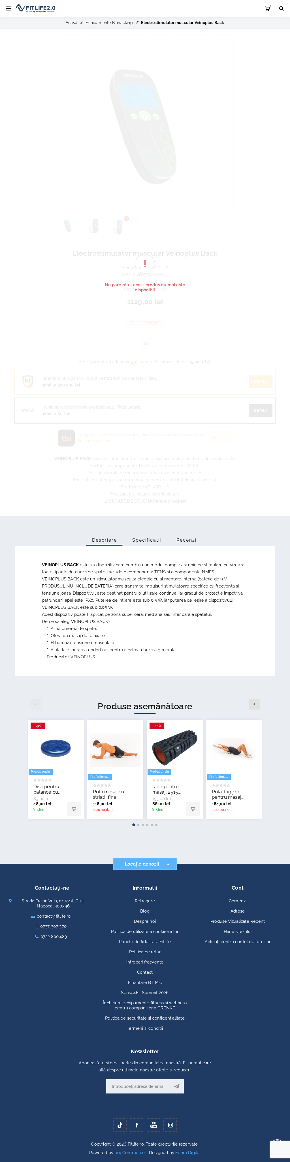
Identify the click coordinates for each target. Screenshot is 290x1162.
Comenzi (237, 900)
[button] (134, 825)
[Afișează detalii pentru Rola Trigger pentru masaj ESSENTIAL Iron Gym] (234, 750)
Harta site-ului (238, 931)
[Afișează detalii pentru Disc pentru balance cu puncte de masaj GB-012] (56, 748)
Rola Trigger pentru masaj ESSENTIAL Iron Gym (226, 800)
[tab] (104, 540)
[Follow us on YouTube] (153, 1125)
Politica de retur (145, 951)
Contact (145, 972)
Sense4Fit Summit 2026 (145, 992)
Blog (145, 911)
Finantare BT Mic (145, 982)
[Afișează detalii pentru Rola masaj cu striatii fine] (115, 750)
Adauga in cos (74, 809)
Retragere (145, 900)
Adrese (238, 911)
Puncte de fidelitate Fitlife (145, 941)
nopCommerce (129, 1152)
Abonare (177, 1086)
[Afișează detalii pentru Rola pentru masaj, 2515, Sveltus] (175, 748)
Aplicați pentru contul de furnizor (238, 941)
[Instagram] (170, 1125)
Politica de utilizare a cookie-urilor (144, 931)
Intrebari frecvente (145, 962)
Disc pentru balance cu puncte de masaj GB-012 (48, 795)
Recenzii (187, 540)
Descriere (104, 540)
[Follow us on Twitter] (120, 1125)
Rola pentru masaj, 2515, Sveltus (165, 792)
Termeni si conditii (145, 1028)
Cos (271, 6)
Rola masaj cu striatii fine (108, 794)
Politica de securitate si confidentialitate (145, 1018)
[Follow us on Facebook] (136, 1125)
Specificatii (146, 540)
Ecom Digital (188, 1152)
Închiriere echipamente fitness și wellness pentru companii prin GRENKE (145, 1005)
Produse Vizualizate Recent (237, 921)
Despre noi (145, 921)
